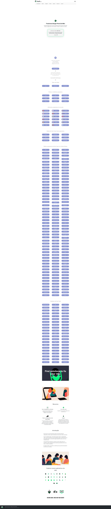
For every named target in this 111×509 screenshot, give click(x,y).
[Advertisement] (55, 11)
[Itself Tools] (55, 494)
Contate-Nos (17, 507)
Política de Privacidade (58, 33)
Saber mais (58, 30)
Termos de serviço (51, 33)
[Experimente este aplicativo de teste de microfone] (55, 373)
